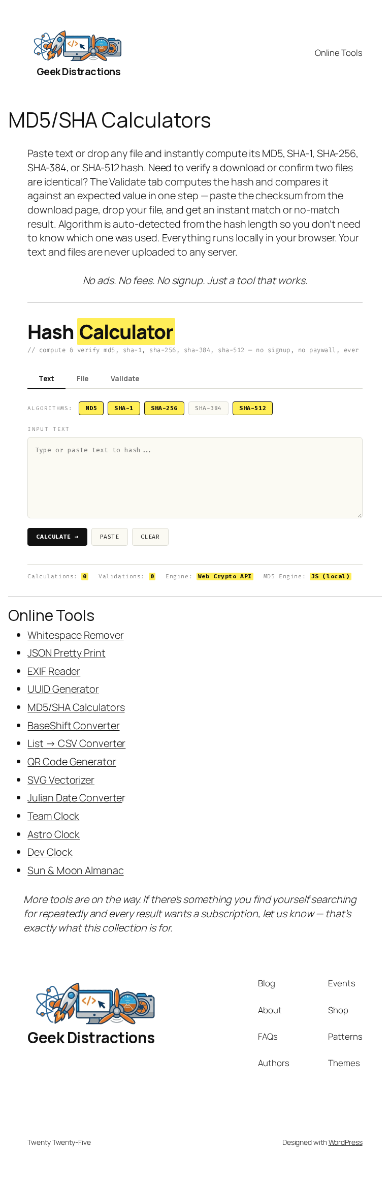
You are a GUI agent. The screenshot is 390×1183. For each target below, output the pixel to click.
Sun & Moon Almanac (75, 870)
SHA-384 (208, 408)
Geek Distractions (79, 71)
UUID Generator (63, 689)
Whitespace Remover (75, 635)
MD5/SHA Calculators (75, 707)
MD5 (91, 408)
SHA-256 (164, 408)
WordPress (346, 1142)
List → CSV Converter (76, 743)
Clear (150, 537)
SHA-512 (252, 408)
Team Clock (53, 816)
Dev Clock (49, 852)
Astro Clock (53, 834)
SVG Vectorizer (60, 780)
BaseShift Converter (73, 725)
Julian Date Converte (74, 797)
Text (46, 378)
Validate (125, 378)
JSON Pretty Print (66, 653)
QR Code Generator (71, 761)
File (82, 378)
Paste (109, 537)
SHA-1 (124, 408)
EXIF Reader (53, 671)
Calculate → (57, 537)
